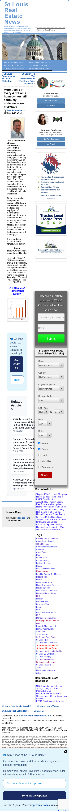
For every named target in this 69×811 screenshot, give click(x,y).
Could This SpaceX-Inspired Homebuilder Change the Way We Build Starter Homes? (50, 527)
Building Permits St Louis (47, 538)
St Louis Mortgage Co (45, 657)
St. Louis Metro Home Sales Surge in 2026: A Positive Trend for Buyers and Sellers (51, 519)
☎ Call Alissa (50, 100)
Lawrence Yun (42, 604)
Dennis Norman (14, 110)
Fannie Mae (41, 558)
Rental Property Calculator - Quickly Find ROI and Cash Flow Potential (51, 696)
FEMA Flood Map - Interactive (50, 701)
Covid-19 (40, 549)
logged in (23, 518)
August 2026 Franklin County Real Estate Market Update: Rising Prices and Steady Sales (51, 504)
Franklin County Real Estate (48, 574)
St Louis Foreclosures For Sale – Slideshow (8, 77)
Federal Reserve (43, 563)
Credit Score (41, 552)
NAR (38, 623)
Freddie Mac (41, 577)
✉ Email (51, 105)
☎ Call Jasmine (51, 139)
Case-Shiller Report (45, 541)
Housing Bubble (43, 588)
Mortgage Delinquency (46, 618)
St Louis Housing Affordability (49, 651)
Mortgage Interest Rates (47, 620)
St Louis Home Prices (47, 645)
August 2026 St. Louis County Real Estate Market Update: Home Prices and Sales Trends (50, 512)
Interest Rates (42, 601)
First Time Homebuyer (46, 569)
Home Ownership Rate (46, 585)
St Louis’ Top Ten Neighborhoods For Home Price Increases (27, 79)
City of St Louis (42, 544)
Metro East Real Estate (46, 612)
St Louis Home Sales (46, 648)
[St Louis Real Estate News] (34, 47)
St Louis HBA (42, 640)
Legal (38, 607)
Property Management (46, 626)
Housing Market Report (46, 593)
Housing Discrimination (46, 591)
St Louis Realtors (43, 665)
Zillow (38, 673)
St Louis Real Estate (46, 662)
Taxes (38, 667)
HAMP (39, 580)
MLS (38, 615)
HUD (38, 596)
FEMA (39, 566)
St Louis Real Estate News (16, 13)
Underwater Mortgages (46, 670)
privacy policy (41, 805)
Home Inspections (44, 582)
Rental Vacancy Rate (45, 629)
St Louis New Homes (45, 659)
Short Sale (40, 632)
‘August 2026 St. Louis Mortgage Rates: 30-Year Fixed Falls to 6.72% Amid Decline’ (51, 496)
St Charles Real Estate (46, 637)
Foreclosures (42, 571)
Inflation (39, 599)
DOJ (38, 555)
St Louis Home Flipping (46, 643)
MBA (38, 610)
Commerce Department (46, 547)
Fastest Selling (42, 560)
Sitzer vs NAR (42, 634)
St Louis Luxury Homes (46, 654)
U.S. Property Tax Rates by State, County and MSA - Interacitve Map (49, 688)
